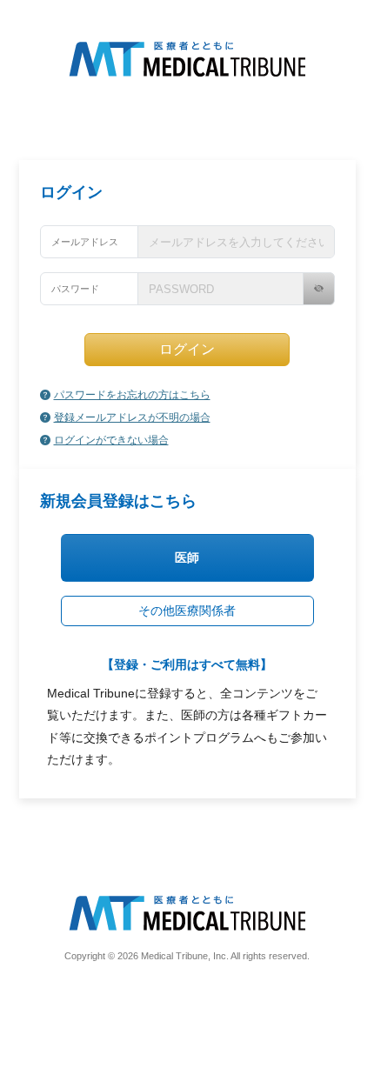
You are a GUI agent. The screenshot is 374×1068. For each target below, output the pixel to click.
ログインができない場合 (111, 440)
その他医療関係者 (187, 610)
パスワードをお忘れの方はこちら (132, 395)
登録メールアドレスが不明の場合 (132, 417)
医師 (187, 557)
